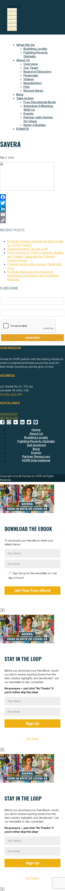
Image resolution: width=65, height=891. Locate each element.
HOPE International (36, 460)
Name (4, 295)
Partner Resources (36, 456)
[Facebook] (32, 197)
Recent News (33, 90)
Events (28, 113)
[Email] (32, 214)
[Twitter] (32, 203)
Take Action (25, 98)
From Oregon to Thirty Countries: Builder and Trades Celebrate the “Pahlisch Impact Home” (35, 256)
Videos (28, 79)
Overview (30, 64)
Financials (30, 75)
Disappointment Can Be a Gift (27, 249)
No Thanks (32, 738)
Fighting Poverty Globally (35, 54)
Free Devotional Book (39, 102)
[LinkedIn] (32, 209)
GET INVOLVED (9, 417)
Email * (5, 307)
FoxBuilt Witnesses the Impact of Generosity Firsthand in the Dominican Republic (33, 275)
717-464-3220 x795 (11, 394)
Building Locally (35, 48)
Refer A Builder (34, 125)
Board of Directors (37, 71)
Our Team (30, 68)
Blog (19, 94)
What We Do (25, 45)
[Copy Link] (32, 220)
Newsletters (32, 83)
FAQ (26, 87)
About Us (23, 60)
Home (36, 430)
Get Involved (36, 445)
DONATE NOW (8, 414)
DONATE (22, 129)
